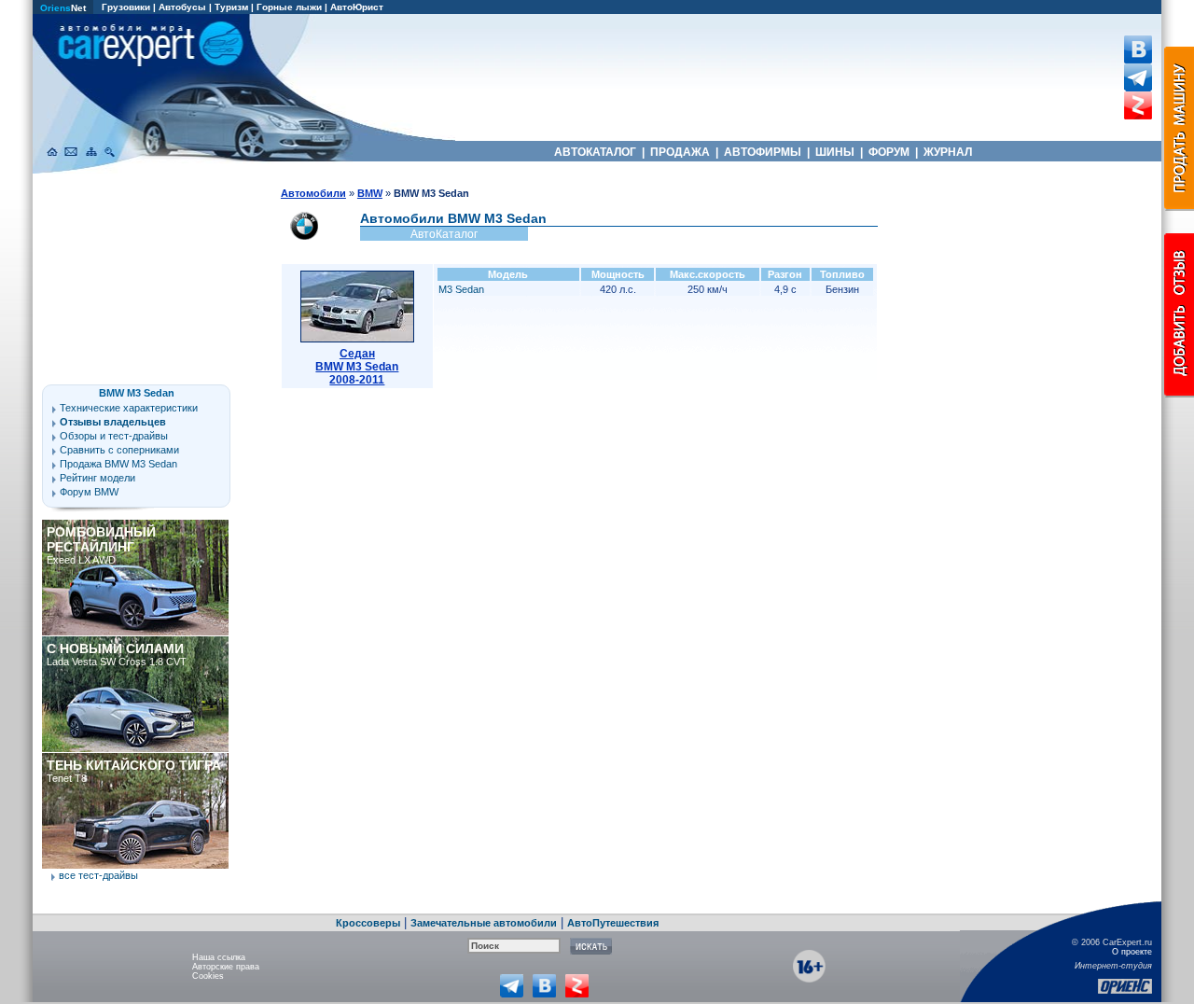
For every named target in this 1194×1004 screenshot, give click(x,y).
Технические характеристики (129, 407)
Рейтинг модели (97, 477)
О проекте (1132, 951)
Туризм (231, 7)
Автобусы (182, 7)
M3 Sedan (461, 289)
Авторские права (225, 966)
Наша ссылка (218, 957)
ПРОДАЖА (680, 152)
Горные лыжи (289, 7)
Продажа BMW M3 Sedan (118, 463)
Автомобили (313, 193)
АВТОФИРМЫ (762, 152)
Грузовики (126, 7)
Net (63, 8)
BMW (369, 193)
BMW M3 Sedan (136, 392)
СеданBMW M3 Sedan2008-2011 (356, 366)
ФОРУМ (889, 152)
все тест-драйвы (98, 875)
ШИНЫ (834, 152)
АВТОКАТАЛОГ (595, 152)
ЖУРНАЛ (948, 152)
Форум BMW (89, 491)
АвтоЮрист (356, 7)
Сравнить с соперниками (119, 449)
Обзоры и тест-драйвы (114, 435)
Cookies (208, 976)
